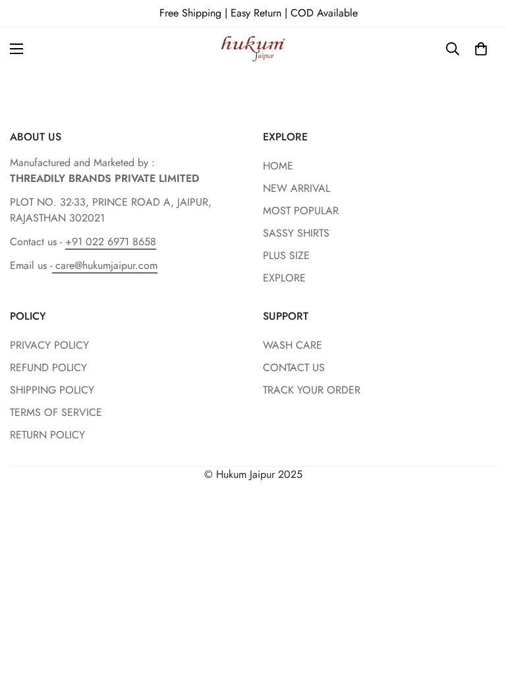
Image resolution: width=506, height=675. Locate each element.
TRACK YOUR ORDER (311, 389)
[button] (481, 49)
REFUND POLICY (48, 367)
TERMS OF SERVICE (56, 412)
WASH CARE (292, 345)
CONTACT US (294, 367)
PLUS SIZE (286, 255)
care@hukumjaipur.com (104, 265)
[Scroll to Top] (480, 603)
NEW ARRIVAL (296, 188)
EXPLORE (284, 277)
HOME (278, 165)
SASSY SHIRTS (296, 233)
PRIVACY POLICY (49, 345)
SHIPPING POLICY (52, 389)
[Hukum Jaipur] (253, 49)
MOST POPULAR (301, 210)
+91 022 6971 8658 (110, 241)
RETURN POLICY (47, 434)
